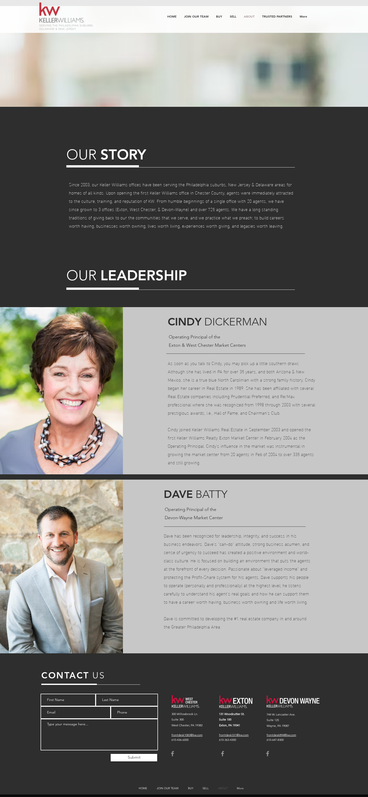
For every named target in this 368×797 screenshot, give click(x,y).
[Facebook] (172, 753)
